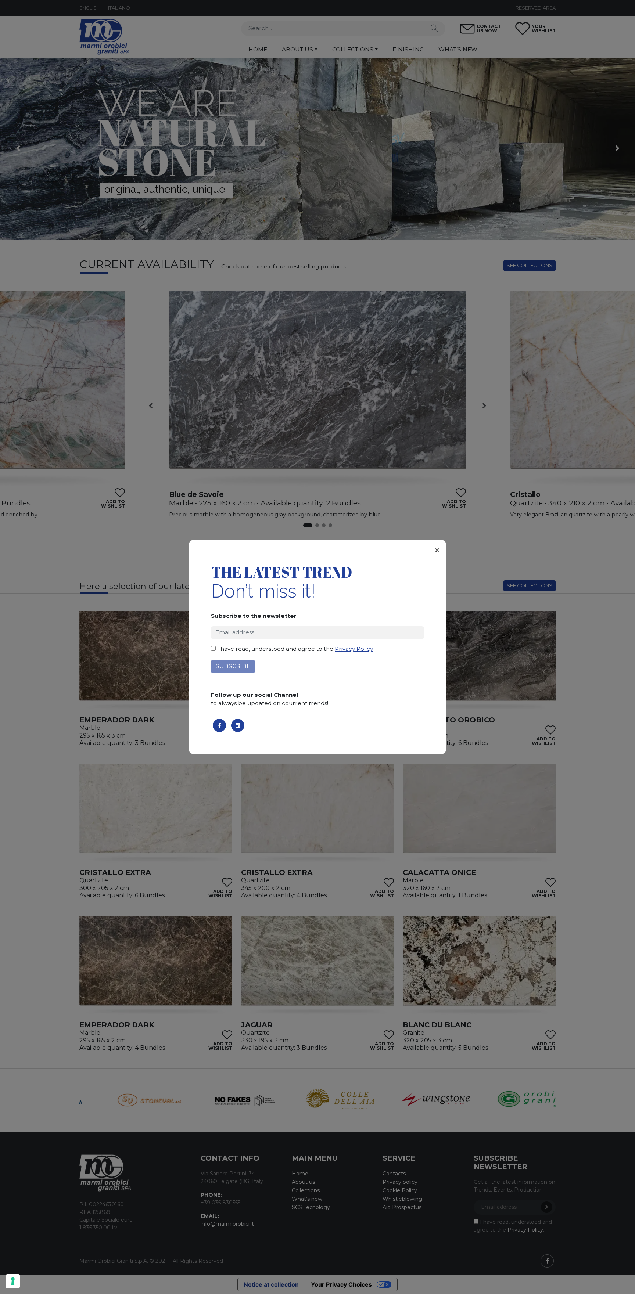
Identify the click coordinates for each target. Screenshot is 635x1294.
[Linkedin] (237, 725)
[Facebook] (219, 725)
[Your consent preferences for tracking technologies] (13, 1281)
